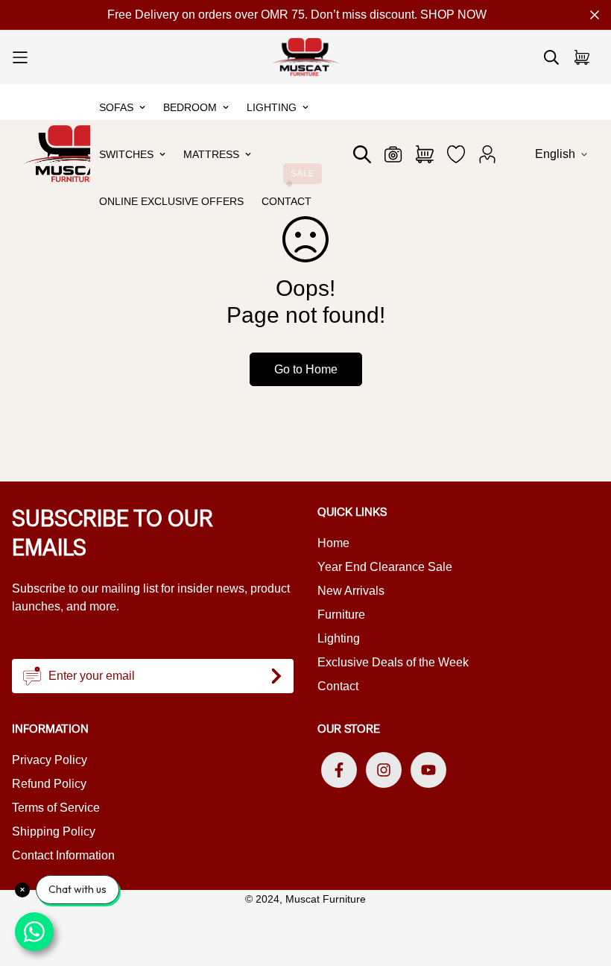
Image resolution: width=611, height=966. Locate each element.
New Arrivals (350, 590)
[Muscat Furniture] (305, 57)
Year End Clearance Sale (384, 567)
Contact (286, 201)
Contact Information (63, 855)
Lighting (272, 107)
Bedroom (190, 107)
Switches (126, 154)
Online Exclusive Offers (171, 201)
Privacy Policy (49, 760)
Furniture (341, 614)
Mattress (211, 154)
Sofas (116, 107)
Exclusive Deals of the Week (393, 662)
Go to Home (306, 369)
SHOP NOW (453, 14)
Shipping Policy (53, 831)
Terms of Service (56, 807)
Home (333, 543)
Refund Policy (49, 783)
